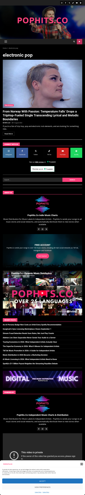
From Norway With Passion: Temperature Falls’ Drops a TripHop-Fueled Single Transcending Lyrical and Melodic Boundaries (42, 84)
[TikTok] (73, 2)
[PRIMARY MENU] (6, 41)
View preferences (42, 487)
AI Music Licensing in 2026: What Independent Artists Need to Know (30, 359)
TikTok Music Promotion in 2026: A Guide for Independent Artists (29, 351)
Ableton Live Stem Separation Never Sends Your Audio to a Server (29, 338)
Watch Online (79, 41)
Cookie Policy (38, 492)
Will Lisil (7, 123)
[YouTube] (76, 2)
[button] (82, 464)
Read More (9, 134)
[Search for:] (32, 180)
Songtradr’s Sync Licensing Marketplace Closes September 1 (27, 329)
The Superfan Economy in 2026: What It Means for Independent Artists (31, 346)
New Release (9, 105)
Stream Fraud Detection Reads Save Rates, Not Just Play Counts (28, 333)
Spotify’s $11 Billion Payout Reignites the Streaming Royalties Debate (30, 364)
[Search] (74, 41)
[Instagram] (61, 2)
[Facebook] (65, 2)
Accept (42, 481)
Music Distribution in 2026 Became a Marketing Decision (25, 355)
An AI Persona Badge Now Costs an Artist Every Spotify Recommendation (32, 325)
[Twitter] (69, 2)
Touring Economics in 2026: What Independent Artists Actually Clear (30, 342)
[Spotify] (80, 2)
